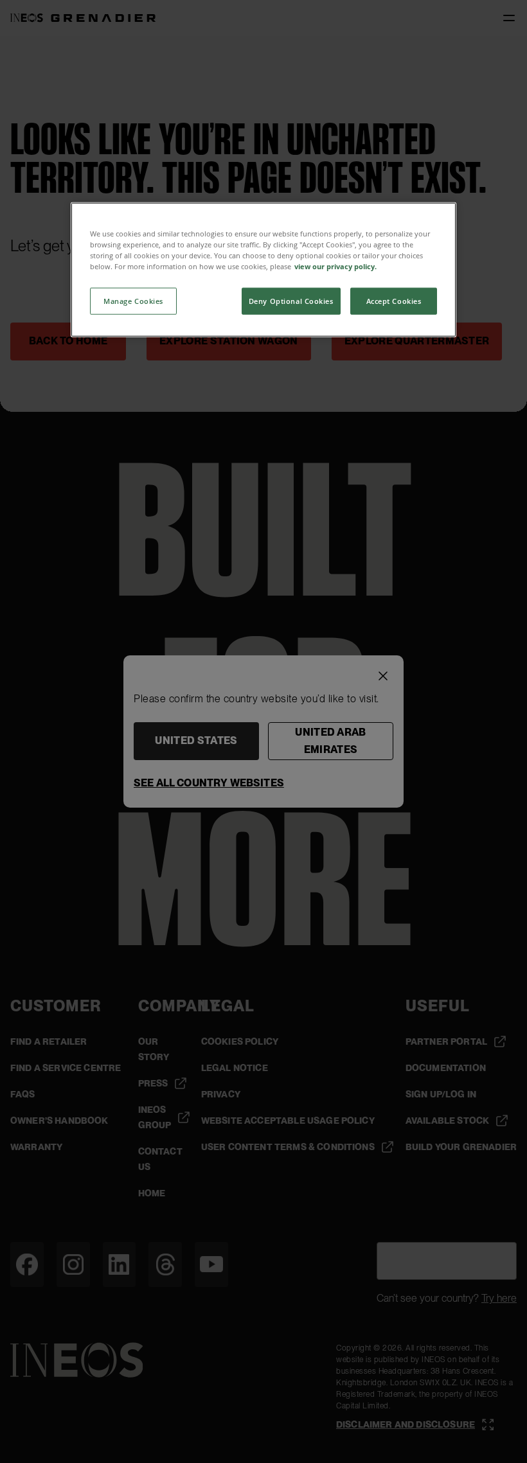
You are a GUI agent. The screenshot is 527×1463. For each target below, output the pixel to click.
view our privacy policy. (335, 265)
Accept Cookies (394, 300)
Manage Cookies (133, 300)
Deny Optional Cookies (291, 300)
